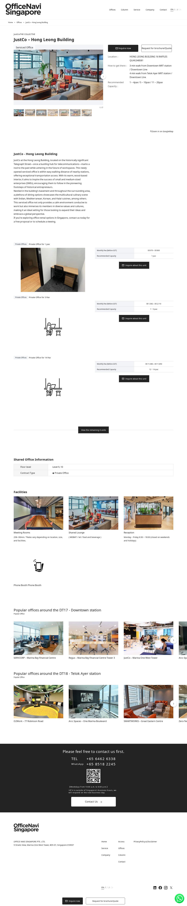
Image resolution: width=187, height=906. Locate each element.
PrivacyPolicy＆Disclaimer (145, 841)
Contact (163, 9)
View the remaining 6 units (93, 430)
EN (172, 9)
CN (179, 9)
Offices (112, 9)
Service (137, 9)
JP (176, 9)
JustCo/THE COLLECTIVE (24, 34)
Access (121, 841)
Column (124, 9)
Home (10, 22)
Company (150, 9)
